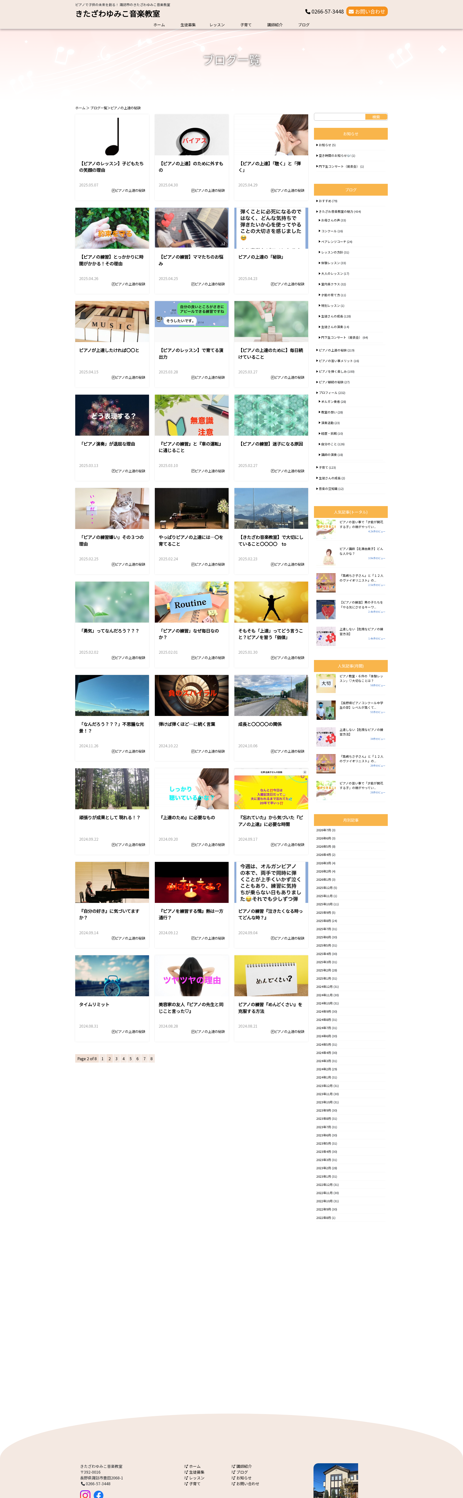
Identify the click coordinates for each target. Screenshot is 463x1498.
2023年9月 (323, 1110)
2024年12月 (324, 986)
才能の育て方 (330, 295)
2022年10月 (324, 1201)
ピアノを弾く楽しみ (333, 371)
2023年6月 (323, 1135)
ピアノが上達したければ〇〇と (109, 350)
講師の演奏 (329, 454)
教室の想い (329, 412)
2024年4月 (323, 1052)
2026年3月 (323, 863)
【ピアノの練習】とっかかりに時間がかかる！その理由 (111, 260)
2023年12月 (324, 1085)
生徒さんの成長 (332, 316)
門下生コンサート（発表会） (339, 166)
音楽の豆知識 (328, 488)
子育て (246, 24)
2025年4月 (323, 953)
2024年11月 (324, 995)
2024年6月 (323, 1036)
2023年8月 (323, 1118)
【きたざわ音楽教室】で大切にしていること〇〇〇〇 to (270, 540)
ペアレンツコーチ (333, 241)
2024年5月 (323, 1044)
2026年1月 (323, 879)
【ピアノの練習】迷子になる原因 (270, 443)
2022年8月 (323, 1217)
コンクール (329, 231)
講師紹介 (275, 24)
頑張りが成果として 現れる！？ (110, 817)
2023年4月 (323, 1151)
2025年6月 (323, 937)
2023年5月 (323, 1143)
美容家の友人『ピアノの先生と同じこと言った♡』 (191, 1007)
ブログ (304, 24)
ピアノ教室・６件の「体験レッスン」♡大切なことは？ (361, 678)
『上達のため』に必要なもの (187, 817)
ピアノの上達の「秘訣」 (262, 257)
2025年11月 (324, 895)
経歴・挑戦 (329, 433)
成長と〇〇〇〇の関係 (260, 724)
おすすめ (325, 201)
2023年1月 (323, 1176)
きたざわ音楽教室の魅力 (336, 211)
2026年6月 (323, 838)
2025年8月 (323, 920)
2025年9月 (323, 912)
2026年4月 (323, 854)
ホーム (159, 24)
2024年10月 (324, 1003)
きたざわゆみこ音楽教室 (117, 13)
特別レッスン (330, 305)
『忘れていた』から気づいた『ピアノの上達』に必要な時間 (270, 820)
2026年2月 (323, 871)
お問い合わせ (369, 11)
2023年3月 (323, 1159)
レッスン (217, 24)
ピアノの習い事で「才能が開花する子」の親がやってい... (361, 524)
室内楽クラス (330, 284)
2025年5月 (323, 945)
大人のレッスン (332, 273)
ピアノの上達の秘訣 (130, 190)
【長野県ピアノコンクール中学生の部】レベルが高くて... (361, 705)
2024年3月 (323, 1060)
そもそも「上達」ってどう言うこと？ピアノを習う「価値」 (270, 633)
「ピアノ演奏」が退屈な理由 (107, 443)
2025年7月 (323, 929)
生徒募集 (188, 24)
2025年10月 (324, 904)
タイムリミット (94, 1004)
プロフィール (328, 392)
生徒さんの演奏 (332, 326)
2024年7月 (323, 1027)
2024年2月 (323, 1069)
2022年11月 (324, 1192)
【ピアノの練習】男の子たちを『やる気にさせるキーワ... (361, 604)
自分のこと (329, 444)
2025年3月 (323, 962)
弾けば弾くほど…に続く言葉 (187, 724)
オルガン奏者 (330, 401)
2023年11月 (324, 1094)
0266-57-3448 (327, 11)
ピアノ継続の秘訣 (331, 382)
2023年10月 (324, 1102)
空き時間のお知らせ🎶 (335, 155)
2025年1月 (323, 978)
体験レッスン (330, 263)
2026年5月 (323, 846)
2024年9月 (323, 1011)
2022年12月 (324, 1184)
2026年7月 (323, 830)
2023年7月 (323, 1127)
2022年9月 (323, 1209)
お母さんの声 (330, 220)
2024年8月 (323, 1019)
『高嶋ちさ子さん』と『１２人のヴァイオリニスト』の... (361, 577)
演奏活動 (327, 422)
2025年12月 (324, 887)
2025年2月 (323, 970)
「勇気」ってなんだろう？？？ (109, 630)
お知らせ (325, 145)
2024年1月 (323, 1077)
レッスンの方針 (332, 252)
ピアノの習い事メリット (336, 360)
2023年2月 (323, 1168)
